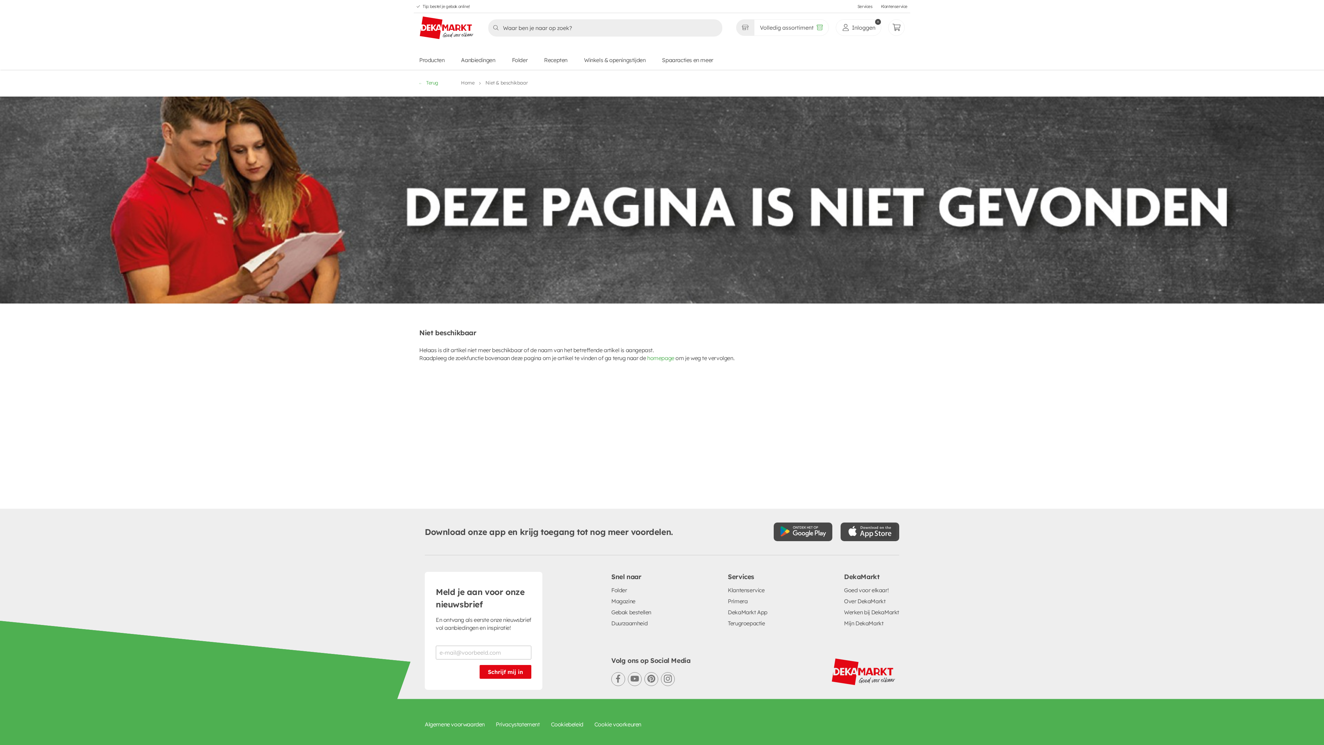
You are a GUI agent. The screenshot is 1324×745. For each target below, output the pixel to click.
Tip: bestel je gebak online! (446, 6)
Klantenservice (894, 6)
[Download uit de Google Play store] (803, 532)
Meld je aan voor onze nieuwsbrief (480, 598)
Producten (431, 60)
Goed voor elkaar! (866, 590)
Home (467, 83)
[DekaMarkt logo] (446, 28)
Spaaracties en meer (687, 60)
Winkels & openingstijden (614, 60)
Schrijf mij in (505, 671)
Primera (738, 601)
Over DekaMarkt (864, 601)
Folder (520, 60)
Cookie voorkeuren (617, 724)
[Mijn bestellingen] (896, 27)
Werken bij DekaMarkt (871, 612)
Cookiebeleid (567, 724)
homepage (660, 358)
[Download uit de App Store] (870, 532)
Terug (432, 83)
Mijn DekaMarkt (863, 623)
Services (865, 6)
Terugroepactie (746, 623)
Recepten (556, 60)
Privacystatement (518, 724)
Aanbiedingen (478, 60)
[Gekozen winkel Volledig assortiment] (745, 27)
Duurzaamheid (629, 623)
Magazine (623, 601)
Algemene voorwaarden (455, 724)
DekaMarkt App (748, 612)
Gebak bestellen (631, 612)
